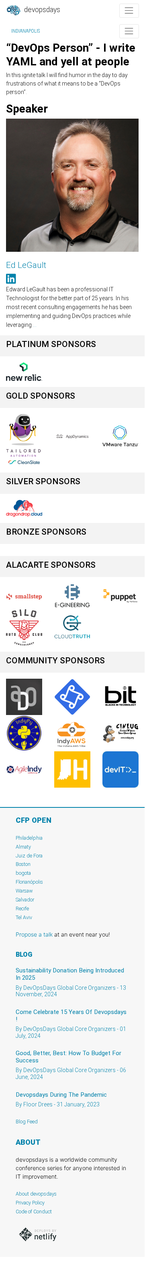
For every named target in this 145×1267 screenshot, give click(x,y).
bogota (23, 873)
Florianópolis (29, 882)
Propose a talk (34, 934)
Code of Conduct (34, 1211)
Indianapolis (25, 31)
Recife (22, 908)
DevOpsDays (41, 10)
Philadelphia (29, 838)
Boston (23, 864)
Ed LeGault (26, 265)
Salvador (25, 900)
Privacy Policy (30, 1203)
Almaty (23, 847)
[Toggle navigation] (129, 11)
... (35, 325)
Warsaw (24, 891)
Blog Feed (27, 1122)
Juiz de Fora (29, 856)
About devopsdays (36, 1194)
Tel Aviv (24, 917)
